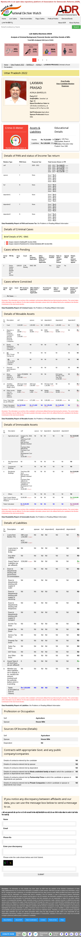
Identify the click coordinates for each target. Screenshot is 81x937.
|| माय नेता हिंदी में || (7, 23)
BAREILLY (30, 65)
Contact (43, 920)
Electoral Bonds (67, 19)
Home (4, 19)
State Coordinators (31, 920)
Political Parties (53, 19)
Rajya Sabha (40, 19)
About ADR (62, 23)
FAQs (62, 920)
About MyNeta (74, 23)
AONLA (38, 65)
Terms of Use (53, 920)
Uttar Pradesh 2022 (17, 65)
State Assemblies (26, 19)
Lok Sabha (13, 19)
